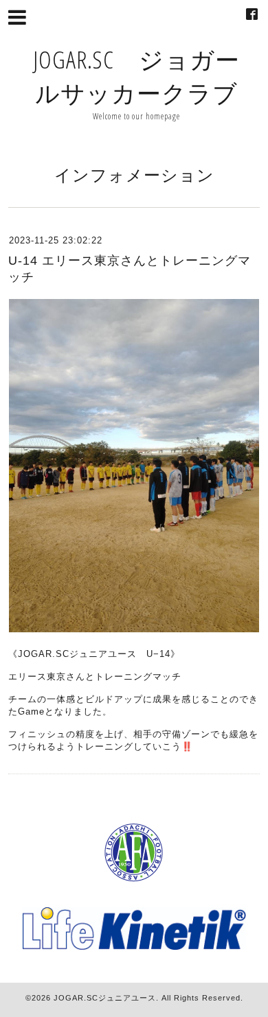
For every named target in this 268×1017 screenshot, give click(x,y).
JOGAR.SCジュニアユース (105, 998)
